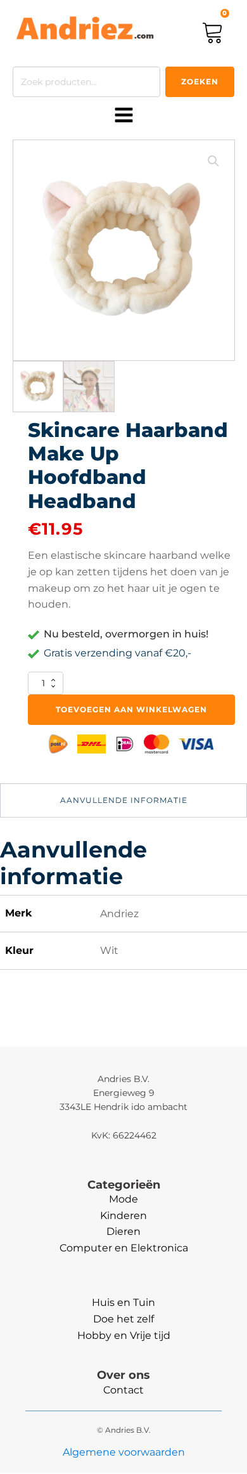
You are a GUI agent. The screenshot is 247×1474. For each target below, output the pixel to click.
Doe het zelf (123, 1319)
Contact (123, 1390)
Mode (123, 1199)
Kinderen (123, 1216)
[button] (213, 161)
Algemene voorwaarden (124, 1452)
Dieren (123, 1231)
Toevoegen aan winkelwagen (131, 709)
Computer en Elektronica (124, 1248)
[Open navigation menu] (124, 116)
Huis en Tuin (123, 1302)
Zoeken (199, 81)
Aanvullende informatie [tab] (123, 800)
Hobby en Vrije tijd (123, 1335)
